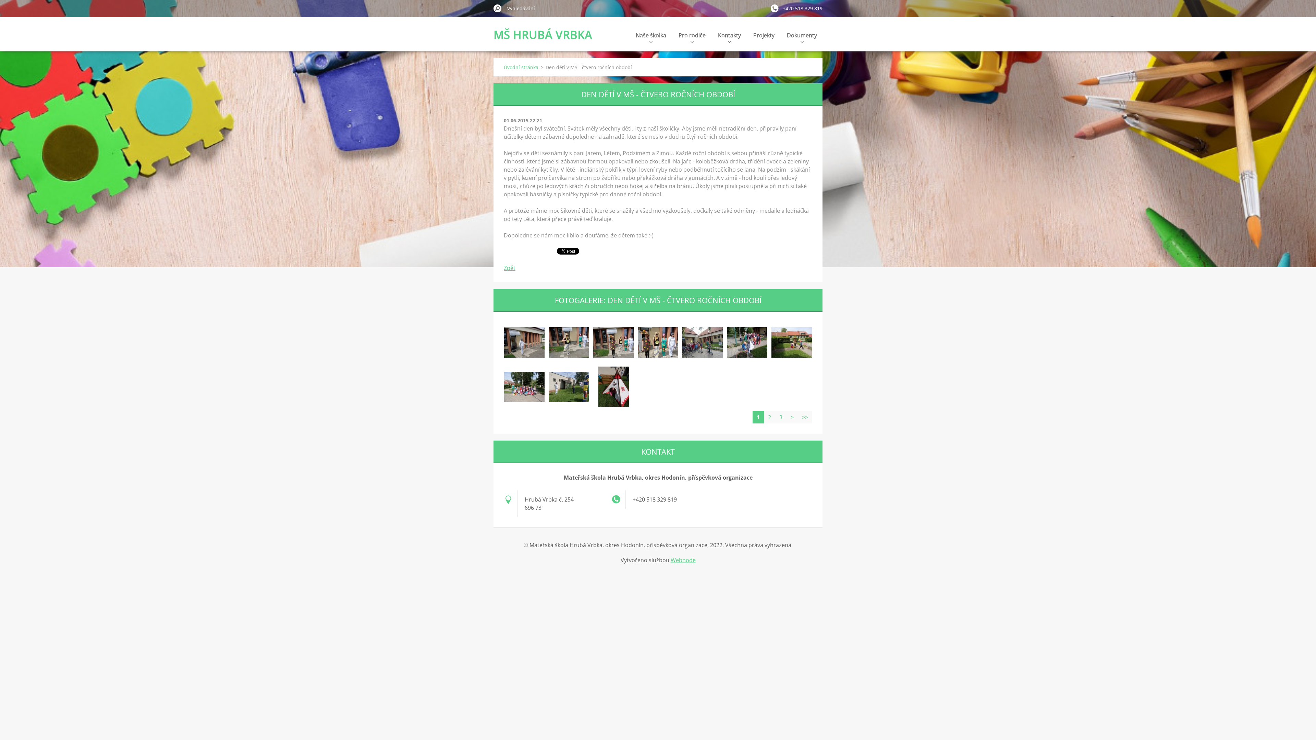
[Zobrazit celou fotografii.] (524, 342)
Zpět (509, 268)
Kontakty (729, 35)
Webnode (683, 560)
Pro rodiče (692, 35)
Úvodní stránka (521, 67)
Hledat (498, 8)
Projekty (764, 35)
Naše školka (651, 35)
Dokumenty (802, 35)
